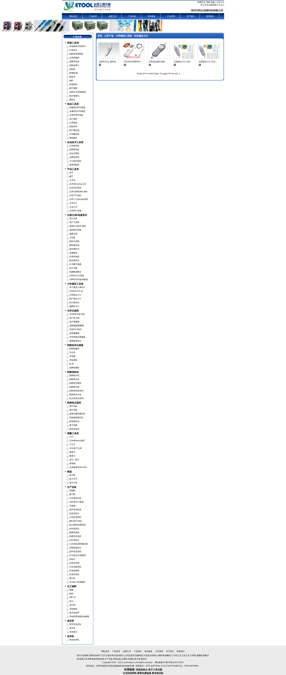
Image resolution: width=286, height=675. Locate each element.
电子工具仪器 (155, 669)
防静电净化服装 (75, 345)
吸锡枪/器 (73, 73)
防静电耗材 (73, 372)
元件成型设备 (75, 498)
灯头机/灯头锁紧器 (77, 555)
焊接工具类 (73, 42)
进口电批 (73, 119)
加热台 (72, 559)
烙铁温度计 (74, 65)
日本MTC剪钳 (75, 211)
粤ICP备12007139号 (174, 662)
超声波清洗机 (75, 551)
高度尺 (72, 452)
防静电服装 (74, 348)
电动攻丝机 (74, 640)
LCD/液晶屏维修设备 (78, 544)
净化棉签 (73, 360)
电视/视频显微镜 (76, 325)
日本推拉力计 (141, 35)
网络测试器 (74, 245)
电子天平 (73, 479)
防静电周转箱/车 (76, 391)
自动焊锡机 (74, 58)
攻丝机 (70, 636)
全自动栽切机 (75, 567)
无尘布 (72, 352)
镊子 (71, 176)
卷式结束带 (74, 613)
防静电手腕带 (75, 383)
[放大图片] (100, 65)
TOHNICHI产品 (76, 291)
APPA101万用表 (76, 276)
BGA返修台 (74, 96)
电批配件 (73, 138)
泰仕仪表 (73, 218)
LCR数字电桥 (75, 264)
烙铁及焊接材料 (76, 54)
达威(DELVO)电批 (77, 111)
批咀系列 (73, 126)
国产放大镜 (74, 318)
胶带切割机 (74, 165)
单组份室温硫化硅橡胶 (79, 616)
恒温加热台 (74, 513)
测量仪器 (73, 234)
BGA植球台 (74, 528)
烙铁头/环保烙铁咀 (77, 92)
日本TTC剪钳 (75, 195)
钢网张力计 (74, 306)
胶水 (71, 601)
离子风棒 (73, 425)
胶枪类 (72, 77)
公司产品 (109, 35)
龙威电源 (73, 253)
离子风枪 (73, 410)
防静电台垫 (74, 375)
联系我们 (210, 16)
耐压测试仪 (74, 260)
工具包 (72, 180)
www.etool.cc (130, 662)
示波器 (72, 237)
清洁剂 (72, 605)
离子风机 (73, 406)
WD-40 (72, 597)
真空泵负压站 (75, 624)
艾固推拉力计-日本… (183, 62)
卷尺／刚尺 (74, 460)
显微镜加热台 (75, 341)
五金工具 (73, 207)
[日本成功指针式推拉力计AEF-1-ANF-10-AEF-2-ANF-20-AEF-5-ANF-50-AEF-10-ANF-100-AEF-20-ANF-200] (158, 50)
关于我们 (191, 16)
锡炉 (71, 80)
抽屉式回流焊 (75, 536)
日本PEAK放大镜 (77, 314)
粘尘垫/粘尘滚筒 (76, 398)
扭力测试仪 (74, 302)
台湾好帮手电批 (76, 115)
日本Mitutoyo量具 (77, 440)
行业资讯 (171, 16)
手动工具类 (73, 169)
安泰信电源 (74, 256)
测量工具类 (73, 433)
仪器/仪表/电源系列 (77, 215)
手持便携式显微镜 (77, 337)
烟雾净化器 (74, 61)
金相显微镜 (74, 333)
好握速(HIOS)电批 (77, 107)
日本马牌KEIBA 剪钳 (78, 191)
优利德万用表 (75, 230)
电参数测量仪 (75, 272)
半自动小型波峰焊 (77, 582)
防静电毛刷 (74, 387)
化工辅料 (71, 586)
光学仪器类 (73, 310)
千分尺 (72, 444)
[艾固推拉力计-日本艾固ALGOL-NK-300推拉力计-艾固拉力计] (183, 50)
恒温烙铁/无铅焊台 (77, 46)
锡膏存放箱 (74, 532)
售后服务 (152, 16)
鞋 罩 (71, 364)
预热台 (72, 99)
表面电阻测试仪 (76, 417)
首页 (99, 35)
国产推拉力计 (75, 299)
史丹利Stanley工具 (77, 184)
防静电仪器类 (74, 402)
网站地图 (211, 2)
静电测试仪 (74, 421)
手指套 (72, 356)
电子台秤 (73, 483)
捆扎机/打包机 (75, 521)
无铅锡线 (73, 609)
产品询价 (132, 16)
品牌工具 (113, 16)
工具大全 (220, 2)
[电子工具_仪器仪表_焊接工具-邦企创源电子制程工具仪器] (87, 6)
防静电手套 (74, 379)
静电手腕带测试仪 (77, 414)
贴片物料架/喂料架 (77, 525)
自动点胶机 (74, 153)
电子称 (72, 475)
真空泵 (70, 620)
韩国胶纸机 (74, 149)
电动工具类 (73, 104)
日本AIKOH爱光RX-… (133, 62)
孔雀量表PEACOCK (78, 467)
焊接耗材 (73, 84)
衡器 (69, 471)
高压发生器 (74, 429)
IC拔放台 (73, 50)
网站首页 (73, 16)
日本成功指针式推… (158, 62)
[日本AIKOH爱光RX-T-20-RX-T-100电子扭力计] (133, 50)
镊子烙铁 (73, 88)
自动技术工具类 (75, 142)
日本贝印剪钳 (75, 188)
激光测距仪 (74, 249)
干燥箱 (72, 506)
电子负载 (73, 268)
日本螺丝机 (74, 134)
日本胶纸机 (74, 146)
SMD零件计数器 (76, 502)
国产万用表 (74, 222)
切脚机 (72, 490)
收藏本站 (201, 2)
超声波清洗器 (75, 509)
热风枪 (72, 69)
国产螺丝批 (74, 130)
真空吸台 (73, 632)
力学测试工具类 (124, 35)
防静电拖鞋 (74, 368)
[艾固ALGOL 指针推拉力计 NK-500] (108, 50)
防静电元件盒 (75, 394)
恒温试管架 (74, 563)
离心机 (72, 578)
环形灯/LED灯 (75, 329)
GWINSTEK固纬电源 (78, 279)
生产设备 (71, 487)
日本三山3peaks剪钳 (78, 199)
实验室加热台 (75, 548)
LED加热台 (74, 540)
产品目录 (93, 16)
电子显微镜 (74, 322)
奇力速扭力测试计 (77, 287)
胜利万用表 (74, 241)
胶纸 (71, 593)
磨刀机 (72, 494)
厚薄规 (72, 463)
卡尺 (71, 437)
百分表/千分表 (75, 448)
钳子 (71, 172)
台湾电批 (73, 123)
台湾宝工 (73, 203)
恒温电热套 (74, 570)
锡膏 (71, 590)
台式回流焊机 (75, 517)
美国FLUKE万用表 (77, 226)
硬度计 (72, 456)
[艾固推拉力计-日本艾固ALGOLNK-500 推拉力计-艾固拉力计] (208, 50)
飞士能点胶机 (75, 161)
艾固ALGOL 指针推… (108, 62)
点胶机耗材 (74, 157)
